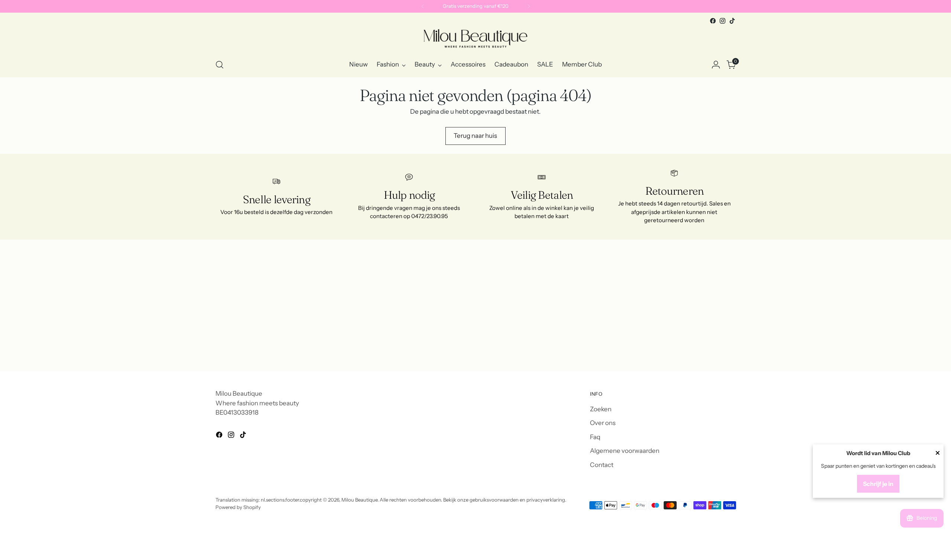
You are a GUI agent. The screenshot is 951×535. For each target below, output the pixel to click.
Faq (595, 437)
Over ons (603, 423)
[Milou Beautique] (475, 39)
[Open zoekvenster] (219, 64)
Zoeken (600, 409)
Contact (601, 464)
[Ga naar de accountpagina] (715, 64)
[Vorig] (423, 6)
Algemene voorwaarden (624, 450)
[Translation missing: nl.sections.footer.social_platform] (713, 20)
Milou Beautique (359, 500)
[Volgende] (528, 6)
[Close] (938, 453)
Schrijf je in (878, 483)
